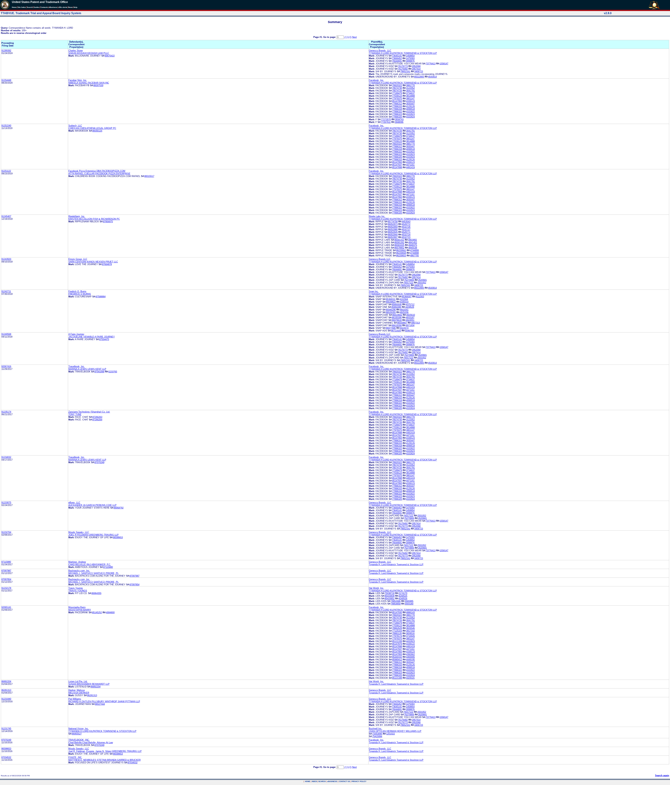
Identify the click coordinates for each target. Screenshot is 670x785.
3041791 (410, 90)
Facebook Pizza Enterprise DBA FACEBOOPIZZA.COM (96, 171)
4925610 (410, 315)
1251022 (390, 733)
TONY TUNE (74, 414)
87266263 (97, 417)
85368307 (407, 296)
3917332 (410, 631)
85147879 (397, 644)
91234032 (6, 457)
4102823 (410, 114)
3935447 (410, 103)
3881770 (410, 85)
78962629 (397, 628)
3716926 (410, 636)
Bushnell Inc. (375, 728)
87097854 (6, 579)
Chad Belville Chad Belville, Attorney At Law (90, 742)
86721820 (396, 330)
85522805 (419, 76)
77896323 (397, 114)
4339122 (410, 644)
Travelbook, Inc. (76, 366)
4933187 (410, 317)
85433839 (389, 596)
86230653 (401, 255)
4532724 (406, 234)
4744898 (414, 253)
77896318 (397, 109)
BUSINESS (332, 781)
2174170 (403, 593)
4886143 (410, 612)
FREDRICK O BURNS (79, 294)
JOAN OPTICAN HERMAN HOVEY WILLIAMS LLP (395, 731)
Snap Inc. (374, 291)
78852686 (396, 601)
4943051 (410, 320)
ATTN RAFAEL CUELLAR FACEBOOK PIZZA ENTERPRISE (99, 173)
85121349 (397, 678)
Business (53, 7)
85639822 (391, 302)
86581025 (399, 245)
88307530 (98, 85)
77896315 (397, 106)
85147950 (397, 101)
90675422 (110, 55)
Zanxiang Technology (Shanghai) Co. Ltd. (89, 411)
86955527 (77, 733)
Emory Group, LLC (77, 259)
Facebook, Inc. (376, 80)
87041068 (99, 371)
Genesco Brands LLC (379, 259)
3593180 (409, 603)
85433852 (389, 598)
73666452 (397, 58)
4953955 (412, 240)
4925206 (404, 312)
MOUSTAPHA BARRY (79, 610)
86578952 (399, 247)
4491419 (410, 167)
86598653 (118, 537)
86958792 (119, 507)
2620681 (422, 280)
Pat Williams (74, 699)
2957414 (416, 69)
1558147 (444, 63)
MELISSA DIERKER (78, 692)
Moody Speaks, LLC (78, 532)
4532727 (406, 229)
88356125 (97, 130)
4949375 (412, 245)
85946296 (391, 309)
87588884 (101, 296)
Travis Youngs (75, 588)
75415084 (377, 736)
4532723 (406, 237)
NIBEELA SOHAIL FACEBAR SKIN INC (88, 83)
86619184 (397, 325)
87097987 (6, 570)
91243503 (6, 259)
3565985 (409, 601)
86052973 (393, 224)
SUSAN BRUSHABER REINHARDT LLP (89, 684)
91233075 (6, 502)
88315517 (149, 176)
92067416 (6, 366)
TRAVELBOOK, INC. (79, 740)
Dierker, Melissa (76, 690)
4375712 (410, 304)
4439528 (409, 307)
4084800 (110, 612)
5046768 (409, 330)
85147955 (397, 654)
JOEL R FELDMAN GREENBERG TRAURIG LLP (93, 535)
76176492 (403, 69)
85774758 (393, 221)
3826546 (410, 628)
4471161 (410, 165)
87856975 (108, 221)
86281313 (6, 690)
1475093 (410, 58)
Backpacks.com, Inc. (79, 570)
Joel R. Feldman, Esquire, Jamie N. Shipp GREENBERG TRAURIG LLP (105, 751)
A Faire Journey (76, 334)
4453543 (406, 221)
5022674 (404, 328)
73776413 (431, 63)
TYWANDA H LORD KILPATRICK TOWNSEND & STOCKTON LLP (403, 53)
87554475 (104, 339)
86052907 (393, 237)
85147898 (397, 167)
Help (75, 7)
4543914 (432, 76)
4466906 (410, 657)
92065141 (6, 607)
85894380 (396, 307)
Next (354, 37)
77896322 (397, 111)
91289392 (6, 50)
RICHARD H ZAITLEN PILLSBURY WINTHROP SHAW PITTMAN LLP (104, 701)
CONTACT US (344, 781)
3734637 (410, 93)
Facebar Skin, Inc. (77, 80)
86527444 (100, 704)
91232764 (6, 532)
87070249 (99, 462)
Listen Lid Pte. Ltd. (78, 681)
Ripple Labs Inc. (377, 216)
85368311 (391, 299)
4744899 (414, 250)
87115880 (6, 562)
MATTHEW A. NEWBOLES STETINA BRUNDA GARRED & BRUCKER (104, 760)
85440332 (397, 657)
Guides (37, 7)
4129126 (410, 106)
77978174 (397, 636)
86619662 (397, 315)
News (70, 7)
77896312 (397, 103)
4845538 (412, 247)
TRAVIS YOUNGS (77, 590)
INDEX (314, 781)
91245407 (6, 216)
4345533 (404, 302)
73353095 (377, 733)
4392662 (410, 654)
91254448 (6, 80)
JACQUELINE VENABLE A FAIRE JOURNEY (91, 336)
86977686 (391, 328)
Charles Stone (75, 50)
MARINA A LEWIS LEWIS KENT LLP (87, 369)
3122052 (410, 88)
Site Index (21, 7)
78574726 (397, 90)
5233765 (113, 371)
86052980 (393, 229)
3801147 (410, 98)
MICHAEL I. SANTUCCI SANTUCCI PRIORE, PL (93, 573)
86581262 (399, 242)
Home (14, 7)
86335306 (397, 317)
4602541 (404, 309)
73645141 (397, 55)
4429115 (410, 678)
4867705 (414, 255)
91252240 (6, 125)
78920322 (397, 85)
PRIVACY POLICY (359, 781)
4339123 (410, 101)
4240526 (403, 598)
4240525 (403, 596)
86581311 (399, 240)
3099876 (410, 61)
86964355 (96, 593)
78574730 (397, 88)
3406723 (418, 71)
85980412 (397, 659)
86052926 (393, 232)
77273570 (386, 119)
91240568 (6, 334)
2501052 (422, 282)
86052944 (393, 234)
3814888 (410, 96)
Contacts (44, 7)
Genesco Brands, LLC (380, 50)
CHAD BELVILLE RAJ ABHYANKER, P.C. (89, 564)
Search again (662, 775)
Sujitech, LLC (75, 125)
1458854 (410, 55)
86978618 (397, 320)
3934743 (399, 119)
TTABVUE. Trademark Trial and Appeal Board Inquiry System (41, 13)
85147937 (397, 165)
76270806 (409, 280)
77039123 (397, 96)
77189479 (397, 93)
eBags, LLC (74, 502)
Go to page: (330, 37)
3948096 (399, 122)
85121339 (397, 641)
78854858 (396, 603)
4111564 (404, 299)
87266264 (97, 419)
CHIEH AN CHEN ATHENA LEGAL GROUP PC (92, 128)
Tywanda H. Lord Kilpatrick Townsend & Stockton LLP (396, 564)
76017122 (408, 282)
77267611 (386, 122)
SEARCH (322, 781)
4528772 (406, 224)
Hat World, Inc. (376, 588)
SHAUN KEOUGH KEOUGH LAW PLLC (88, 53)
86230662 (401, 250)
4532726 (406, 226)
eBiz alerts (62, 7)
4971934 (410, 325)
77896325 (397, 117)
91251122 (6, 171)
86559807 (402, 322)
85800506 (397, 304)
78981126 (397, 633)
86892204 (6, 681)
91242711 (6, 291)
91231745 (6, 728)
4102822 (410, 111)
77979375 (397, 98)
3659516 (410, 633)
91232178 (6, 588)
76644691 (397, 61)
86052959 (393, 226)
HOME (307, 781)
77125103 (397, 631)
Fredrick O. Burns (77, 291)
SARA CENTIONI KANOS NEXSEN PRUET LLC (93, 261)
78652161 (405, 71)
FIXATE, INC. (75, 757)
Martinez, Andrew (77, 562)
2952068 (416, 66)
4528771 (406, 232)
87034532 (6, 757)
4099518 (410, 109)
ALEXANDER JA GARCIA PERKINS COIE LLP (92, 505)
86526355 (391, 312)
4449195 (410, 659)
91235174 (6, 411)
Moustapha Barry (77, 607)
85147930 (397, 612)
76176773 (403, 66)
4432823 (410, 641)
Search (30, 7)
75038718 (389, 593)
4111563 (420, 296)
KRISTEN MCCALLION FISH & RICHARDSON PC (94, 219)
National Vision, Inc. (78, 728)
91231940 (6, 699)
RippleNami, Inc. (76, 216)
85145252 (97, 612)
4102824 (410, 117)
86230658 (401, 253)
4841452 (412, 242)
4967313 (415, 322)
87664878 (107, 264)
